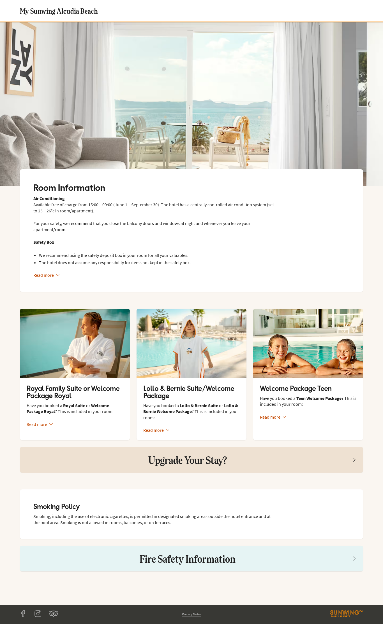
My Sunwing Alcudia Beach (59, 10)
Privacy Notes (191, 614)
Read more (43, 275)
